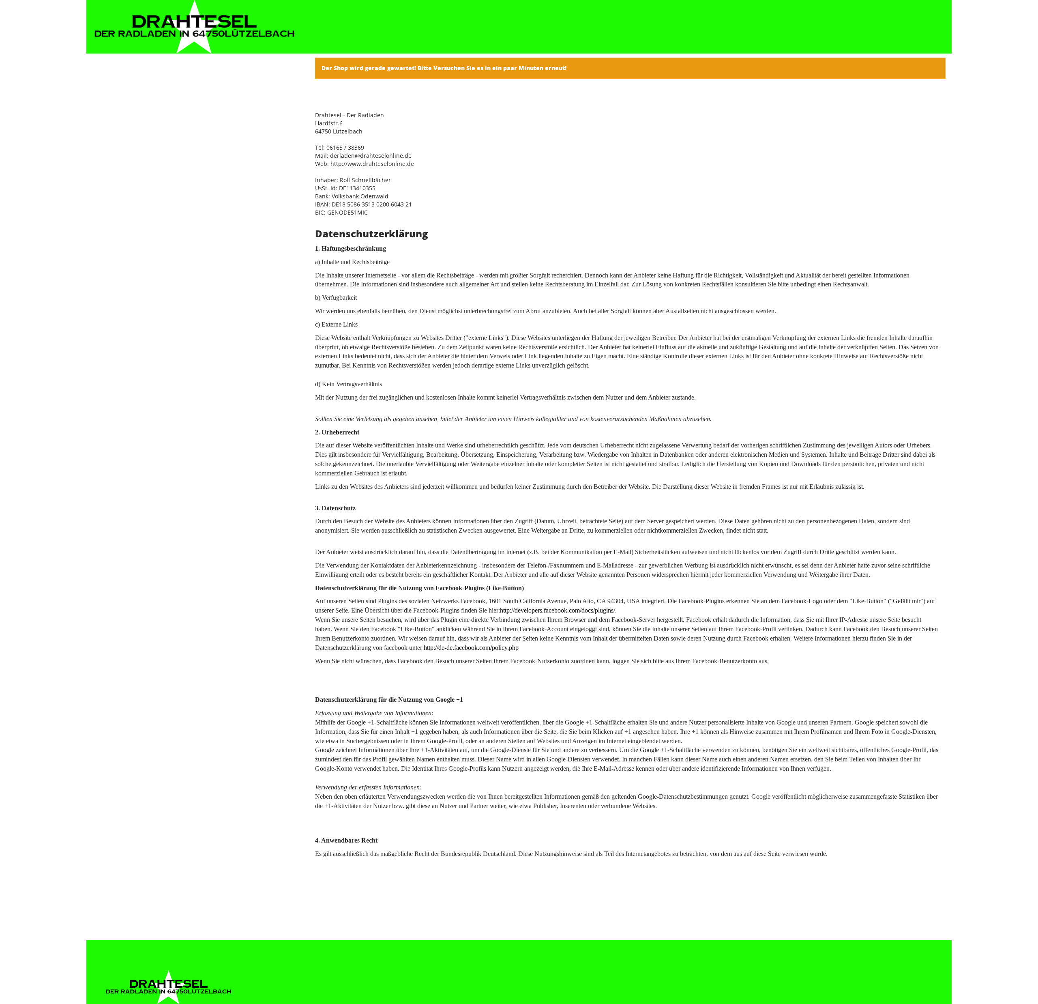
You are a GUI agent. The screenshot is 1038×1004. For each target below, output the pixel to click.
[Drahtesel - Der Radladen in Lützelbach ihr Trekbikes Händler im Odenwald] (194, 27)
